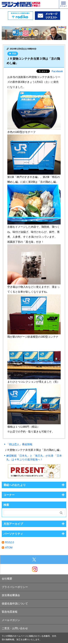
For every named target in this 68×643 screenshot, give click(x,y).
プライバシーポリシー (15, 586)
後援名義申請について (15, 603)
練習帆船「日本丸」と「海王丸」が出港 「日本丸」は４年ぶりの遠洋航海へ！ (34, 457)
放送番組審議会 (11, 595)
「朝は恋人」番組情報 (19, 444)
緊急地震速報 (9, 611)
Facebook (57, 71)
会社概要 (7, 578)
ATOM (9, 547)
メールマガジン (11, 620)
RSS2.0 (9, 542)
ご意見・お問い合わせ (15, 628)
